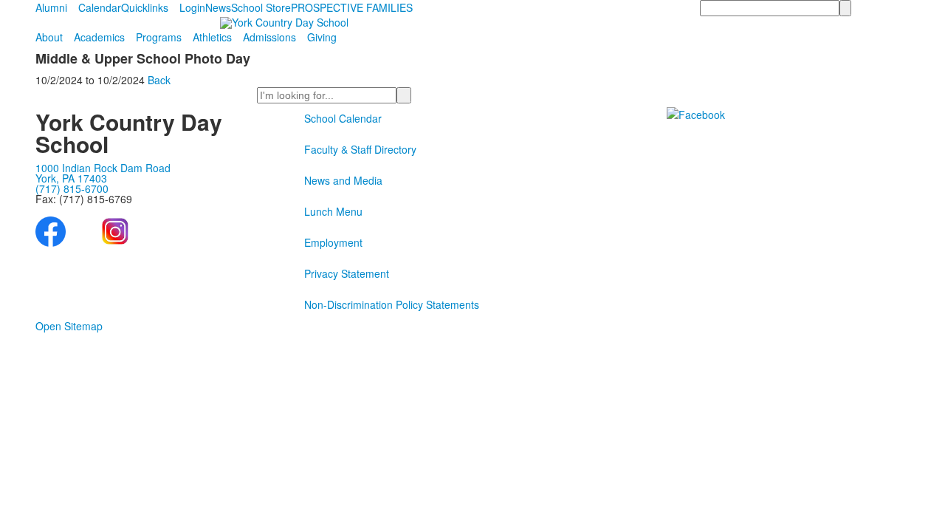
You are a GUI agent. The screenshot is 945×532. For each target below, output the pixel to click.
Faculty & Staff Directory (360, 149)
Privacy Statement (346, 273)
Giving (322, 37)
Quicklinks (144, 7)
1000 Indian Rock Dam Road (103, 167)
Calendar (99, 7)
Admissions (269, 37)
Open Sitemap (69, 325)
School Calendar (343, 118)
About (49, 37)
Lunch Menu (333, 211)
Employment (333, 242)
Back (159, 79)
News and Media (343, 180)
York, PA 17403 (71, 178)
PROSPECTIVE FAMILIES (352, 7)
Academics (99, 37)
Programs (159, 37)
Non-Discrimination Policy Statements (391, 304)
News (218, 7)
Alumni (51, 7)
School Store (261, 7)
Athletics (212, 37)
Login (192, 7)
